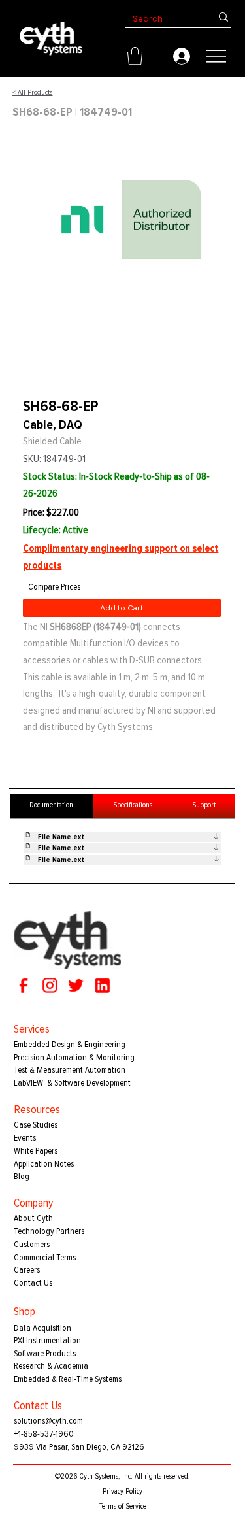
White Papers (35, 1150)
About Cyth (33, 1218)
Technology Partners (49, 1231)
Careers (27, 1269)
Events (25, 1137)
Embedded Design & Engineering (69, 1044)
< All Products (32, 92)
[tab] (51, 806)
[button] (134, 56)
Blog (21, 1176)
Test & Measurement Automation (69, 1069)
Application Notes (44, 1163)
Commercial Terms (45, 1257)
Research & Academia (51, 1365)
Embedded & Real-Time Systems (68, 1378)
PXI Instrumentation (47, 1340)
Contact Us (33, 1282)
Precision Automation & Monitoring (74, 1057)
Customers (32, 1244)
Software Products (45, 1353)
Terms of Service (122, 1506)
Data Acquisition (42, 1327)
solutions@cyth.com (48, 1420)
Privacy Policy (122, 1491)
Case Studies (35, 1124)
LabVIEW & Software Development (72, 1082)
